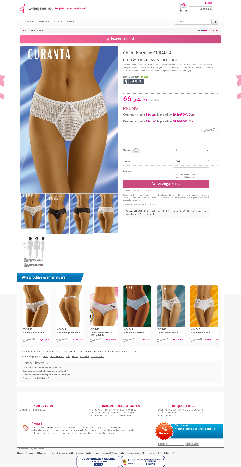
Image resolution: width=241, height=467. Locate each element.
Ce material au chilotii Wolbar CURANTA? (42, 367)
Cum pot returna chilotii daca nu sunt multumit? (45, 371)
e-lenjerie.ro (51, 427)
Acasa (27, 31)
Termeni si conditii (66, 453)
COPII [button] (57, 22)
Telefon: (207, 30)
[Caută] (214, 22)
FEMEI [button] (28, 22)
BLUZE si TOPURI (66, 351)
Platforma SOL (155, 453)
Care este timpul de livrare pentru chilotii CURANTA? (47, 375)
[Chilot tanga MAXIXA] (70, 306)
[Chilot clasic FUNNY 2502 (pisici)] (104, 306)
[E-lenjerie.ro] (23, 8)
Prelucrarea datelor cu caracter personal (92, 453)
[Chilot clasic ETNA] (137, 306)
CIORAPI (113, 351)
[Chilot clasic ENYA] (37, 306)
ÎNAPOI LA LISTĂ (122, 39)
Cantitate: (127, 171)
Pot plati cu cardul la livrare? (36, 378)
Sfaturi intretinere (133, 453)
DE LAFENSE (57, 356)
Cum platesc (44, 453)
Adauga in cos (168, 184)
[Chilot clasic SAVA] (204, 306)
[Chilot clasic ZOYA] (171, 306)
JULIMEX (84, 356)
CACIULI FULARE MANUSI (92, 351)
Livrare (54, 453)
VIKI (68, 356)
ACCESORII (49, 351)
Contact (21, 453)
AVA (45, 356)
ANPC (144, 453)
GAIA (75, 356)
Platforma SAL (169, 453)
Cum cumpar (31, 453)
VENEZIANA (97, 356)
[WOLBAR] (133, 81)
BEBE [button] (70, 22)
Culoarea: (127, 161)
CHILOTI (44, 31)
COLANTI (124, 351)
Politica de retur (118, 453)
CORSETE (136, 351)
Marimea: (127, 150)
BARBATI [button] (43, 22)
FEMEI (35, 31)
